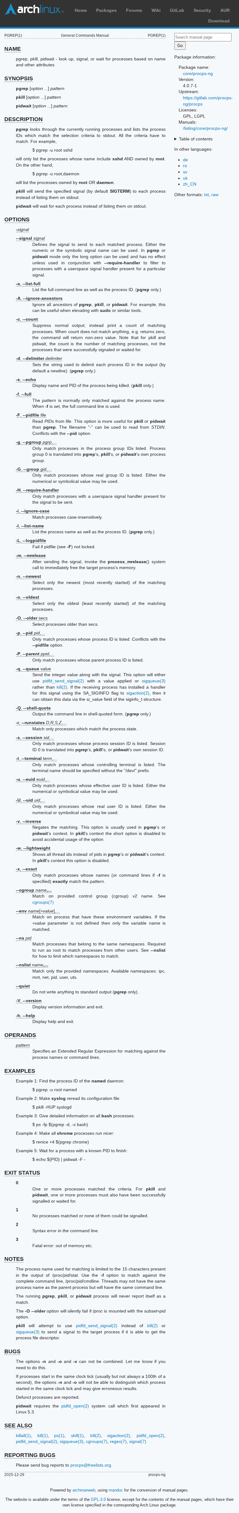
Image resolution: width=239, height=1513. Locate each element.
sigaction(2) (137, 693)
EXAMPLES (19, 1071)
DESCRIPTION (23, 119)
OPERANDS (20, 1035)
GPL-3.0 (98, 1499)
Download (219, 20)
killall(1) (23, 1435)
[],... (38, 910)
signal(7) (137, 1441)
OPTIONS (17, 219)
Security (202, 10)
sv (185, 171)
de (185, 159)
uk (185, 178)
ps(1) (59, 1435)
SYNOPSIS (18, 78)
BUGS (12, 1351)
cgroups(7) (43, 902)
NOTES (14, 1259)
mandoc (116, 1490)
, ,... (36, 442)
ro (185, 165)
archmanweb (84, 1490)
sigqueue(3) (154, 680)
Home (81, 10)
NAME (12, 49)
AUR (225, 10)
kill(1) (42, 1435)
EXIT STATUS (22, 1173)
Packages (106, 10)
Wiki (156, 10)
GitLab (177, 10)
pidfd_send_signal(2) (63, 680)
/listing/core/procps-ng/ (205, 128)
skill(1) (77, 1435)
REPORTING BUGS (29, 1455)
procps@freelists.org (90, 1465)
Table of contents (196, 138)
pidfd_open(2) (75, 1405)
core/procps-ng (198, 73)
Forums (134, 10)
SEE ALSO (18, 1425)
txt (206, 194)
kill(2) (62, 687)
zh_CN (189, 183)
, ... (41, 722)
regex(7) (118, 1441)
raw (214, 194)
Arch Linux (34, 9)
